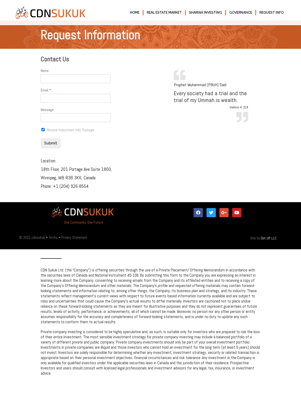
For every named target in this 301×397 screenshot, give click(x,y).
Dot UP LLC (269, 238)
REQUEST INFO (271, 12)
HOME (134, 12)
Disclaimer (51, 256)
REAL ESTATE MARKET (164, 12)
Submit (50, 143)
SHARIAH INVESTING (205, 12)
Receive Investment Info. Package (70, 129)
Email (46, 90)
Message (47, 109)
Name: (45, 70)
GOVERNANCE (240, 12)
